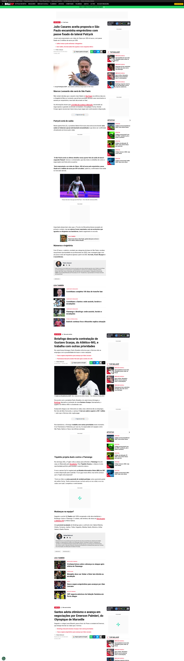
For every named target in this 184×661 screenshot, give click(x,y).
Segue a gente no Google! (82, 51)
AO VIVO (93, 4)
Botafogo (57, 402)
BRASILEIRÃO (32, 4)
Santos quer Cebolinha (57, 1)
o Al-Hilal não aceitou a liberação (82, 105)
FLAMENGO (53, 4)
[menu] (2, 4)
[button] (95, 51)
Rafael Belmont (60, 361)
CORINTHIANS (70, 4)
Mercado (57, 278)
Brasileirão (73, 464)
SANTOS (86, 4)
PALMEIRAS (79, 4)
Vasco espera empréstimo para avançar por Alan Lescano (74, 355)
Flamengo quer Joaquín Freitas (15, 1)
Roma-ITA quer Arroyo (44, 1)
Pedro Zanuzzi (59, 49)
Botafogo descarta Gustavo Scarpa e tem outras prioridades (75, 629)
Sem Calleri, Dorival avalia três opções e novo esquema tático (74, 46)
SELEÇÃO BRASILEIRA (103, 4)
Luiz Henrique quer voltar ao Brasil (71, 1)
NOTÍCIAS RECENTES (20, 4)
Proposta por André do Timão (31, 1)
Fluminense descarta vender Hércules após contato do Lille (74, 358)
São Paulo (65, 22)
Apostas (61, 4)
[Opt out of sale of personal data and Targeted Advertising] (3, 658)
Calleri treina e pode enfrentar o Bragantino (69, 43)
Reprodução (66, 551)
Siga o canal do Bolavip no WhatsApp (91, 7)
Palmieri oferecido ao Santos (87, 1)
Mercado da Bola (43, 4)
